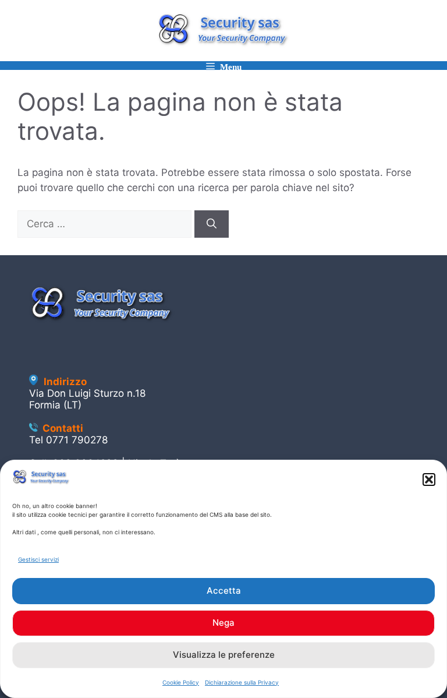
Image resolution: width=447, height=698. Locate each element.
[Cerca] (211, 224)
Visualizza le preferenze (224, 654)
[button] (429, 479)
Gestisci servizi (38, 559)
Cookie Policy (180, 682)
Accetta (224, 590)
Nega (223, 622)
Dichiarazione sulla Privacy (242, 682)
